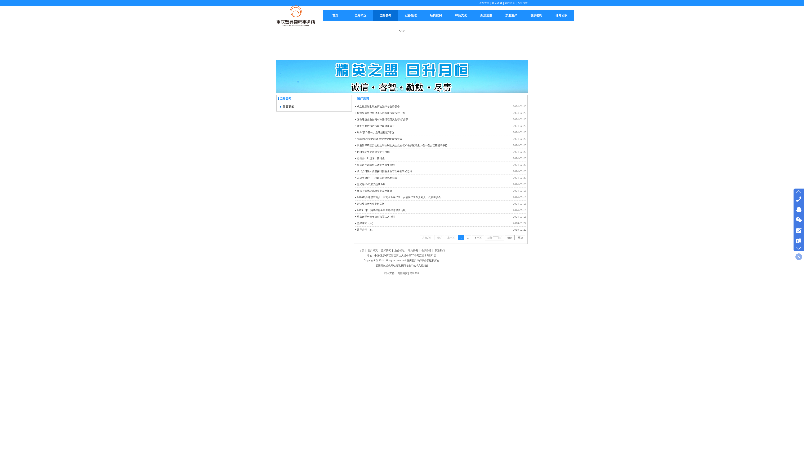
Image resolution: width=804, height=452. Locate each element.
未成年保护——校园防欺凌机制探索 (377, 177)
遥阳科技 (381, 265)
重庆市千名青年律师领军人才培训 (376, 216)
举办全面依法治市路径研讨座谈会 (376, 126)
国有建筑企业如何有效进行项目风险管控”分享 (382, 119)
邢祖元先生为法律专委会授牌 (373, 151)
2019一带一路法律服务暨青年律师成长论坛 (381, 210)
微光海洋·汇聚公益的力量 (371, 184)
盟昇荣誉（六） (366, 223)
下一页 (478, 237)
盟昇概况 (373, 250)
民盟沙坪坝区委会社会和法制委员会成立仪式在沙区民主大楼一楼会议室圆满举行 (402, 145)
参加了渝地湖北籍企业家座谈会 (374, 190)
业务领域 (399, 250)
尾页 (520, 237)
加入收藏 (497, 3)
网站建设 (396, 265)
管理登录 (415, 273)
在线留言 (510, 3)
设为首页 (484, 3)
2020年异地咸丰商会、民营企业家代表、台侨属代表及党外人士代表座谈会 (399, 197)
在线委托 (426, 250)
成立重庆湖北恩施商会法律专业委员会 (378, 106)
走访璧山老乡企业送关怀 (371, 203)
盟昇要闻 (386, 250)
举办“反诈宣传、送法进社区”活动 (375, 132)
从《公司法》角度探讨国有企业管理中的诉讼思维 (384, 171)
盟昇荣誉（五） (366, 229)
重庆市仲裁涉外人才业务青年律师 (376, 164)
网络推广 (408, 265)
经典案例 (413, 250)
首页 (361, 250)
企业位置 (523, 3)
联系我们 (440, 250)
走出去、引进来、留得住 (371, 158)
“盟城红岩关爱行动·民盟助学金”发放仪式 (379, 138)
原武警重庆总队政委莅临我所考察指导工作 (381, 113)
